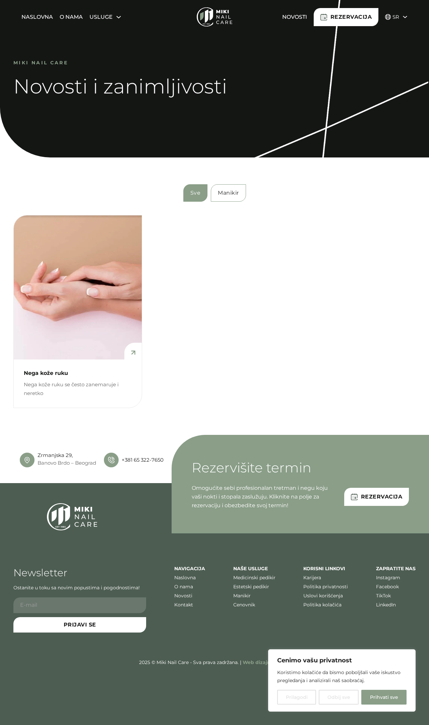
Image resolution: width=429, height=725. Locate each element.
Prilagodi (297, 697)
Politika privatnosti (325, 587)
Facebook (387, 587)
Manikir (242, 596)
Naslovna (37, 17)
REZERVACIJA (351, 17)
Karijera (312, 578)
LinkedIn (386, 605)
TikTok (383, 596)
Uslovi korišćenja (323, 596)
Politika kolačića (322, 605)
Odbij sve (338, 697)
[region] (342, 680)
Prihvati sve (384, 697)
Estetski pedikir (251, 587)
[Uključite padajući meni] (118, 17)
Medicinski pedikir (254, 578)
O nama (71, 17)
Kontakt (183, 605)
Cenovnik (244, 605)
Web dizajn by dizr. (266, 662)
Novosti (294, 17)
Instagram (388, 578)
